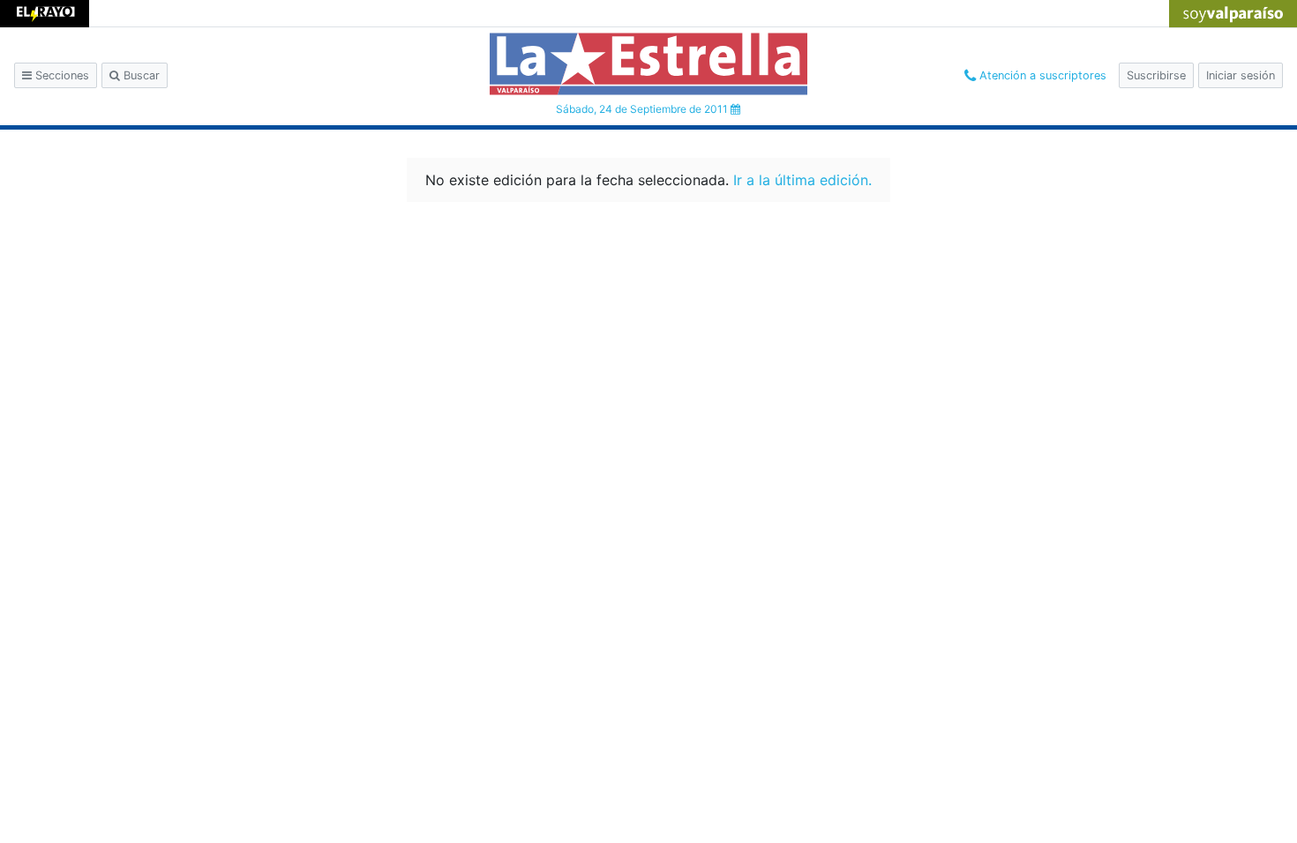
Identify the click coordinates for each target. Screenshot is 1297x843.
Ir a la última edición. (802, 180)
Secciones (60, 75)
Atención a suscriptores (1041, 75)
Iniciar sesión (1240, 75)
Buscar (140, 75)
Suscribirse (1156, 75)
